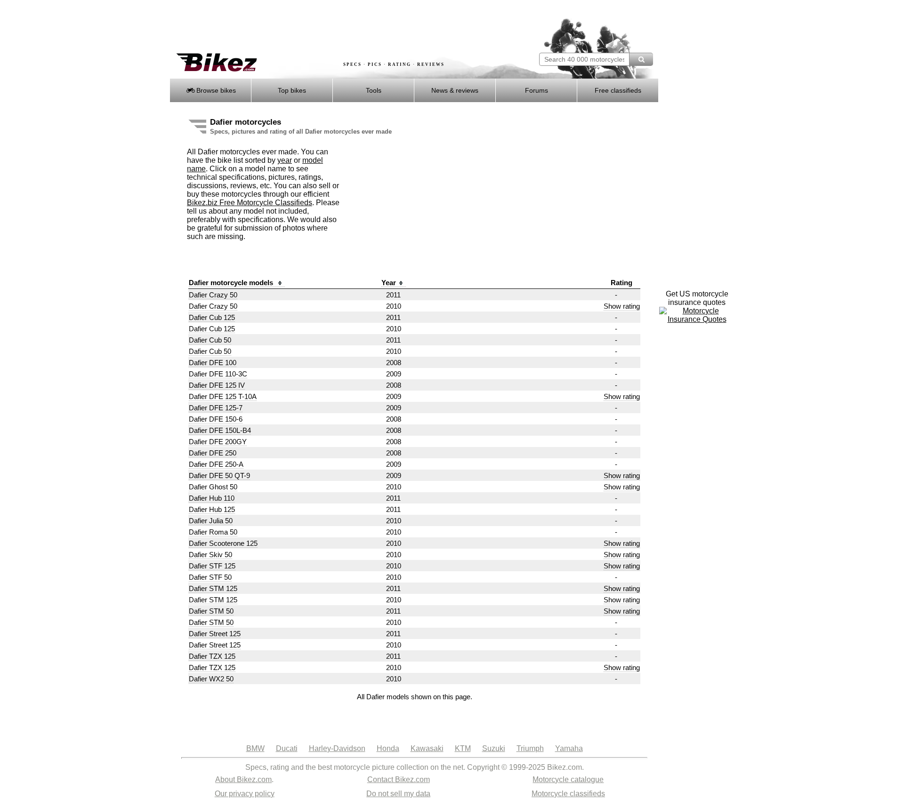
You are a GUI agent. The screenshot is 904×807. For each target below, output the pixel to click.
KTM (463, 748)
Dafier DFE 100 (212, 363)
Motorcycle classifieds (568, 794)
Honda (388, 748)
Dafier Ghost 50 (213, 487)
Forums (536, 90)
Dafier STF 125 (212, 566)
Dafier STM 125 (213, 588)
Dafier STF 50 (210, 577)
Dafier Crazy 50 (213, 295)
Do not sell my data (398, 794)
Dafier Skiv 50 (210, 555)
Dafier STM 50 (211, 611)
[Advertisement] (341, 27)
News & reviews (454, 90)
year (284, 160)
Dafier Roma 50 (213, 532)
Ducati (287, 748)
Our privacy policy (244, 794)
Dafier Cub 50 (210, 340)
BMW (255, 748)
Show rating (622, 306)
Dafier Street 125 (215, 634)
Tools (373, 90)
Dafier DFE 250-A (216, 464)
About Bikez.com (243, 779)
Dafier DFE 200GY (218, 442)
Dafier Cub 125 (212, 317)
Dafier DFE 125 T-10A (223, 396)
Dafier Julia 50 (211, 521)
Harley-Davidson (337, 748)
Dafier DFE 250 (212, 453)
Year (388, 283)
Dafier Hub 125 (212, 509)
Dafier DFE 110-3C (218, 374)
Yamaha (569, 748)
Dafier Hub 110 (211, 498)
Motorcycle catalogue (568, 779)
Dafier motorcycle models (232, 283)
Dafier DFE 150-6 (215, 419)
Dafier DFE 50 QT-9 (219, 475)
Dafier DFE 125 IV (217, 385)
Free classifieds (618, 90)
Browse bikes (215, 90)
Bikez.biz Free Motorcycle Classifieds (249, 203)
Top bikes (292, 90)
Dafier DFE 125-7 (215, 408)
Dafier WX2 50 (211, 679)
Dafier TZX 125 (212, 656)
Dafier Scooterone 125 (223, 543)
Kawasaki (427, 748)
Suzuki (493, 748)
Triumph (530, 748)
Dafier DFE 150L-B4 (220, 430)
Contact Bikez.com (398, 779)
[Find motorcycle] (641, 59)
